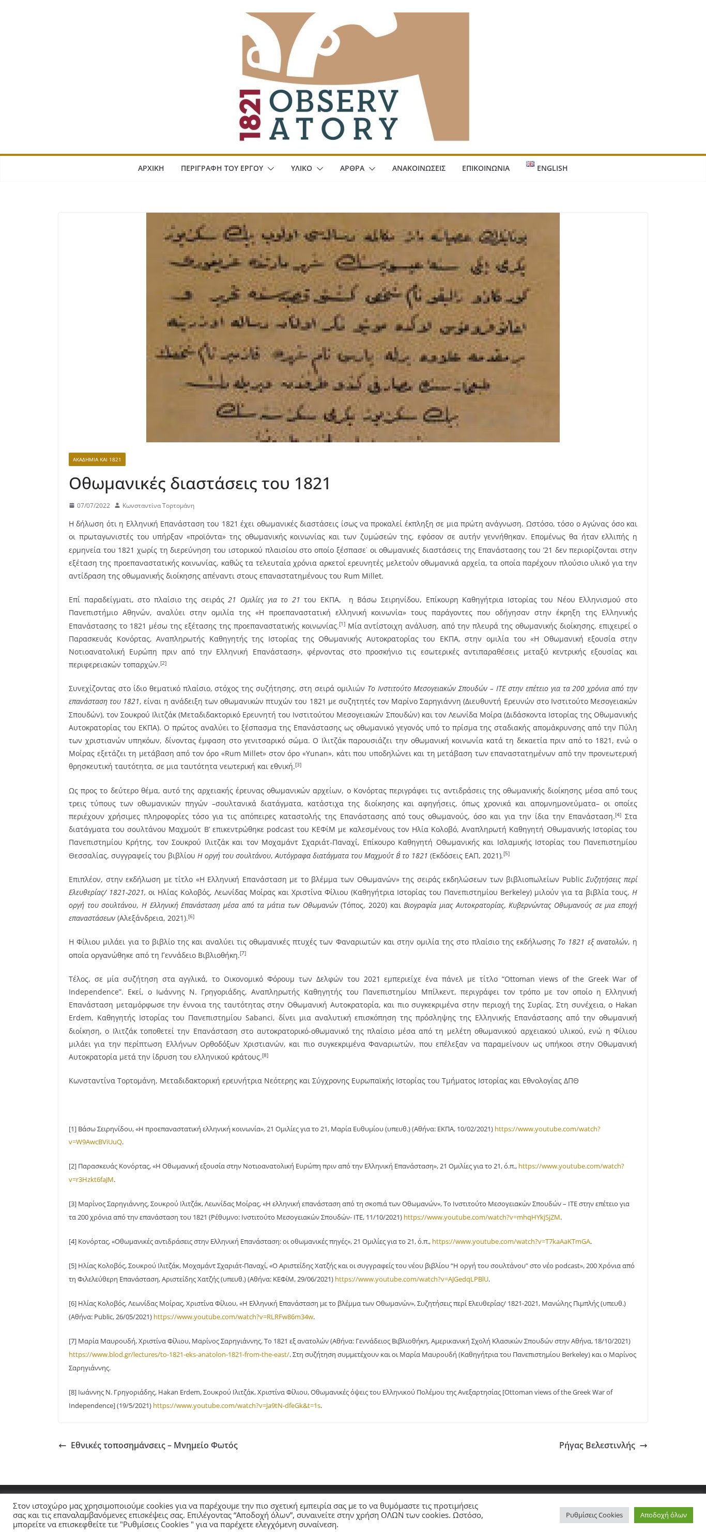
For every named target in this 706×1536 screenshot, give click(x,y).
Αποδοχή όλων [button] (663, 1514)
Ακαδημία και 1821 (97, 459)
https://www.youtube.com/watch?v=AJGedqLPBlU (411, 1279)
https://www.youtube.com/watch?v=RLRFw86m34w (233, 1316)
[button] (268, 169)
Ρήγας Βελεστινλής (597, 1445)
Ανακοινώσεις (419, 168)
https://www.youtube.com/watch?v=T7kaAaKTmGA (511, 1241)
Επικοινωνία (486, 168)
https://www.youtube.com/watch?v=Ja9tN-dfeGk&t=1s (236, 1405)
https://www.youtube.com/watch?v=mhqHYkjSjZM (482, 1217)
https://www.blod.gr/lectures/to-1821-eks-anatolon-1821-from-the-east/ (179, 1354)
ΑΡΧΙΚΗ (151, 168)
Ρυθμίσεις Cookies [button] (594, 1514)
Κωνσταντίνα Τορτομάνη (158, 505)
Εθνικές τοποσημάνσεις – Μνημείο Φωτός (154, 1445)
